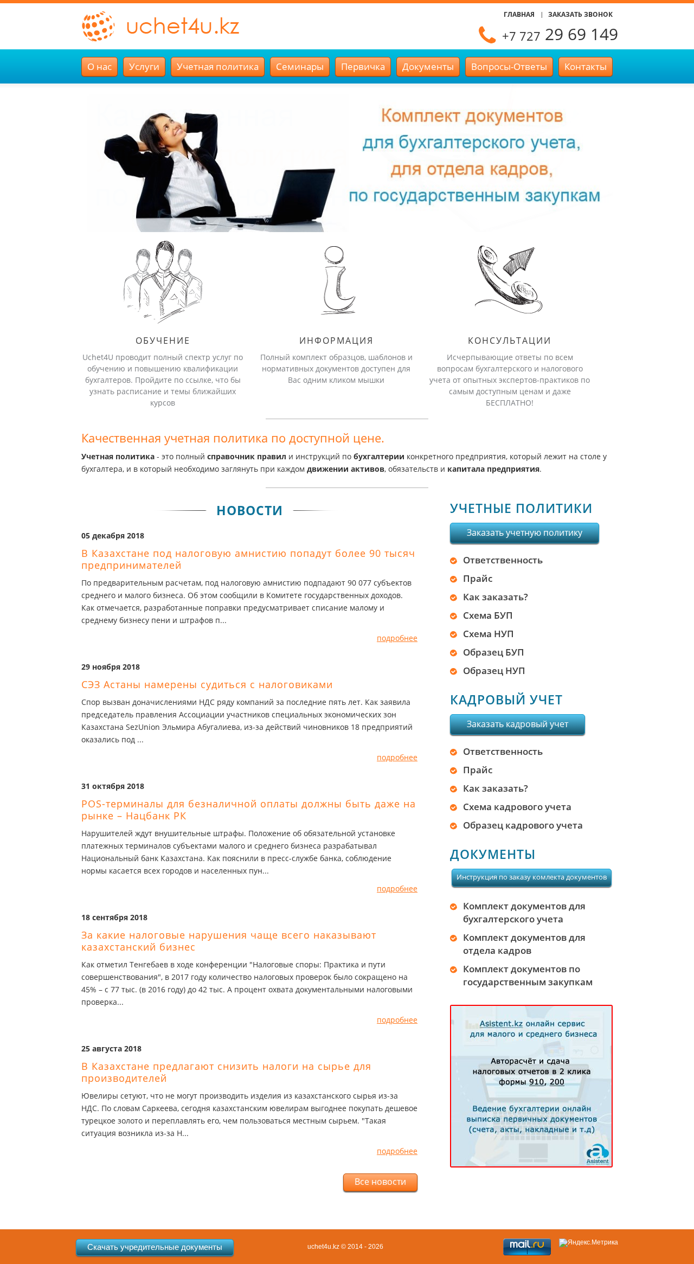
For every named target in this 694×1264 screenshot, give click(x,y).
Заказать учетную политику (524, 532)
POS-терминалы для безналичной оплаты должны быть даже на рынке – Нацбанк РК (248, 809)
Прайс (477, 578)
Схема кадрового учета (517, 806)
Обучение (163, 341)
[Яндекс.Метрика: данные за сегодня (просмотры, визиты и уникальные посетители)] (588, 1243)
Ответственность (503, 560)
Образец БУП (493, 652)
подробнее (397, 638)
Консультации (509, 341)
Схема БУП (488, 615)
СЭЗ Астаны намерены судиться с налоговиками (207, 684)
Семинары (300, 66)
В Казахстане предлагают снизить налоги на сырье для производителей (226, 1072)
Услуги (144, 66)
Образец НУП (494, 670)
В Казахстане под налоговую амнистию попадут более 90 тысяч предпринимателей (248, 559)
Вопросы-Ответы (509, 66)
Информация (336, 341)
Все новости (380, 1182)
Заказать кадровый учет (517, 724)
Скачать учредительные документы (154, 1247)
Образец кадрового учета (523, 825)
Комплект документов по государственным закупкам (528, 975)
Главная (519, 14)
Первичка (363, 66)
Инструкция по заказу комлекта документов (532, 877)
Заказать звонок (580, 14)
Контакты (585, 66)
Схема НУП (488, 633)
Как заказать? (495, 597)
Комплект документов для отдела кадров (524, 944)
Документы (428, 66)
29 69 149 (560, 34)
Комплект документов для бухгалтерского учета (524, 912)
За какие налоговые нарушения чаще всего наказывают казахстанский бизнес (228, 940)
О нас (99, 66)
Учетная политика (218, 66)
